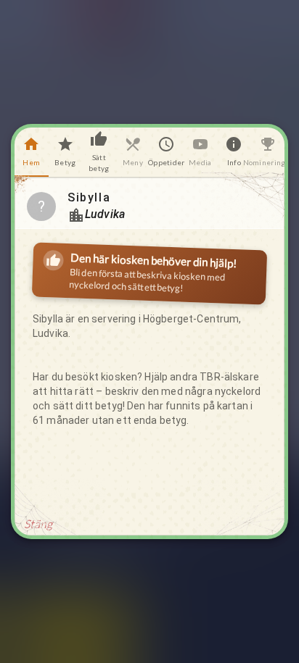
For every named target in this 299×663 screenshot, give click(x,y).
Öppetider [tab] (167, 162)
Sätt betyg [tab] (99, 162)
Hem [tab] (31, 162)
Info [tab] (234, 162)
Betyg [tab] (64, 162)
